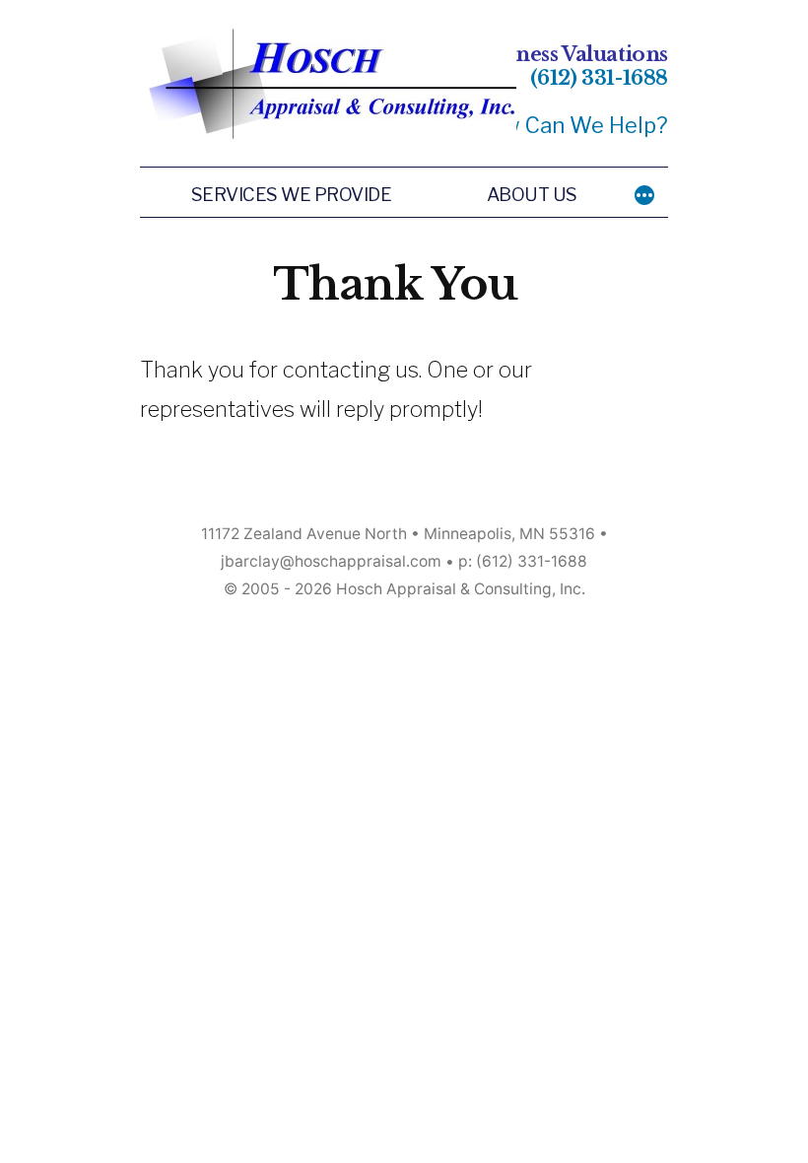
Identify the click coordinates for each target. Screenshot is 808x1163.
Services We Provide (291, 194)
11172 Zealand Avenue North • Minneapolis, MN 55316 (398, 533)
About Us (532, 194)
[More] (644, 195)
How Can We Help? (571, 125)
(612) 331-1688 (599, 78)
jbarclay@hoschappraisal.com (331, 561)
